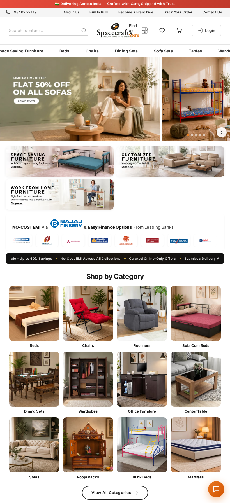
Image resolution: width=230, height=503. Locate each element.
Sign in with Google (119, 316)
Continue (115, 286)
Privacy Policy (151, 297)
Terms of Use (124, 297)
